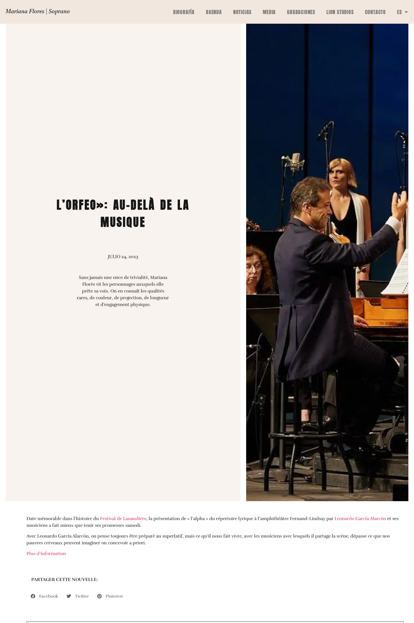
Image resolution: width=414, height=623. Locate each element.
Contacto (375, 12)
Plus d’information (46, 553)
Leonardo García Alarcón (360, 518)
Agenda (214, 12)
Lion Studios (340, 12)
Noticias (242, 12)
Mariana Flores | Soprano (38, 12)
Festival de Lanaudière (123, 518)
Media (269, 12)
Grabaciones (301, 12)
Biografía (184, 12)
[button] (44, 596)
